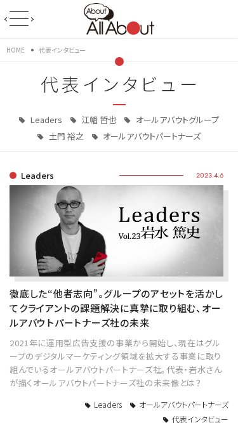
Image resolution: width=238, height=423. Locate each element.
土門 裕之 (65, 136)
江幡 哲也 (97, 120)
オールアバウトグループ (176, 120)
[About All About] (119, 17)
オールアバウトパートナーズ (151, 136)
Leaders (45, 120)
